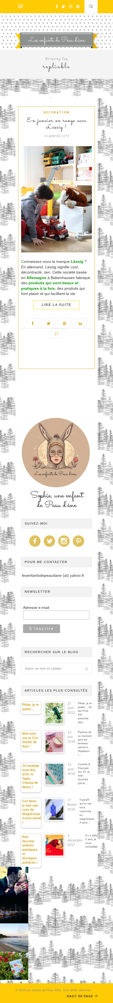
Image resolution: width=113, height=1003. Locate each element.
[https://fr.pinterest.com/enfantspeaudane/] (78, 546)
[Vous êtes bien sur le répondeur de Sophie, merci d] (14, 937)
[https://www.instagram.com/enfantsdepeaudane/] (64, 546)
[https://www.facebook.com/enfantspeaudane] (35, 546)
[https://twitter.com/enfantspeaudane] (49, 546)
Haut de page (80, 996)
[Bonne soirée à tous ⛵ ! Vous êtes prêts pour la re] (14, 909)
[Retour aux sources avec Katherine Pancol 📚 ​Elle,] (14, 966)
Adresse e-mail (36, 607)
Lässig (77, 261)
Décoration (56, 112)
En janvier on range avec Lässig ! (57, 124)
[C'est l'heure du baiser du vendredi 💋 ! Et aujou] (14, 881)
